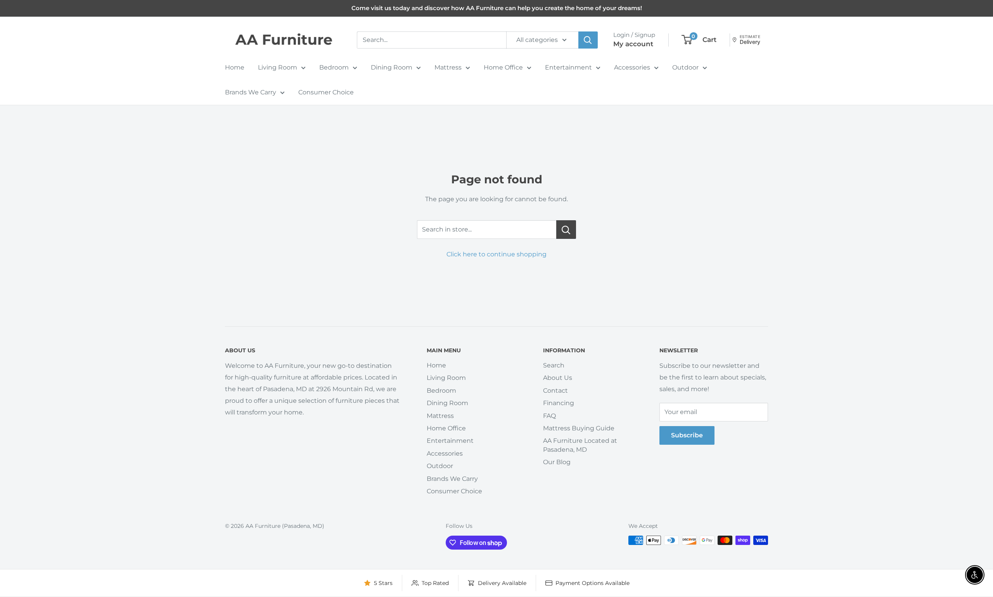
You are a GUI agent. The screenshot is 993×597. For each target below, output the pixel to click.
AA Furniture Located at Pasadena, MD (580, 445)
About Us (557, 377)
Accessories (632, 67)
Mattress (448, 67)
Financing (558, 403)
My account (633, 44)
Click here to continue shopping (496, 254)
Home (234, 67)
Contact (555, 390)
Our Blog (557, 462)
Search (553, 365)
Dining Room (391, 67)
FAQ (549, 415)
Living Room (277, 67)
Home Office (503, 67)
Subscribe (687, 435)
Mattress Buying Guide (578, 428)
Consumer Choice (326, 92)
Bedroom (334, 67)
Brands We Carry (250, 92)
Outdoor (685, 67)
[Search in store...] (566, 229)
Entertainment (568, 67)
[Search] (588, 40)
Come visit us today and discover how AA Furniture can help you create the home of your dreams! (496, 8)
